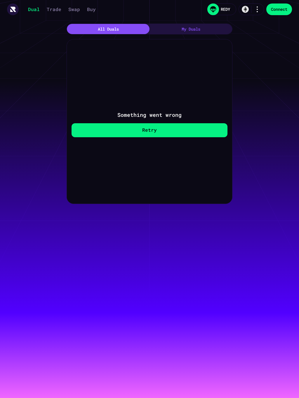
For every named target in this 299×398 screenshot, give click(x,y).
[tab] (108, 29)
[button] (13, 9)
